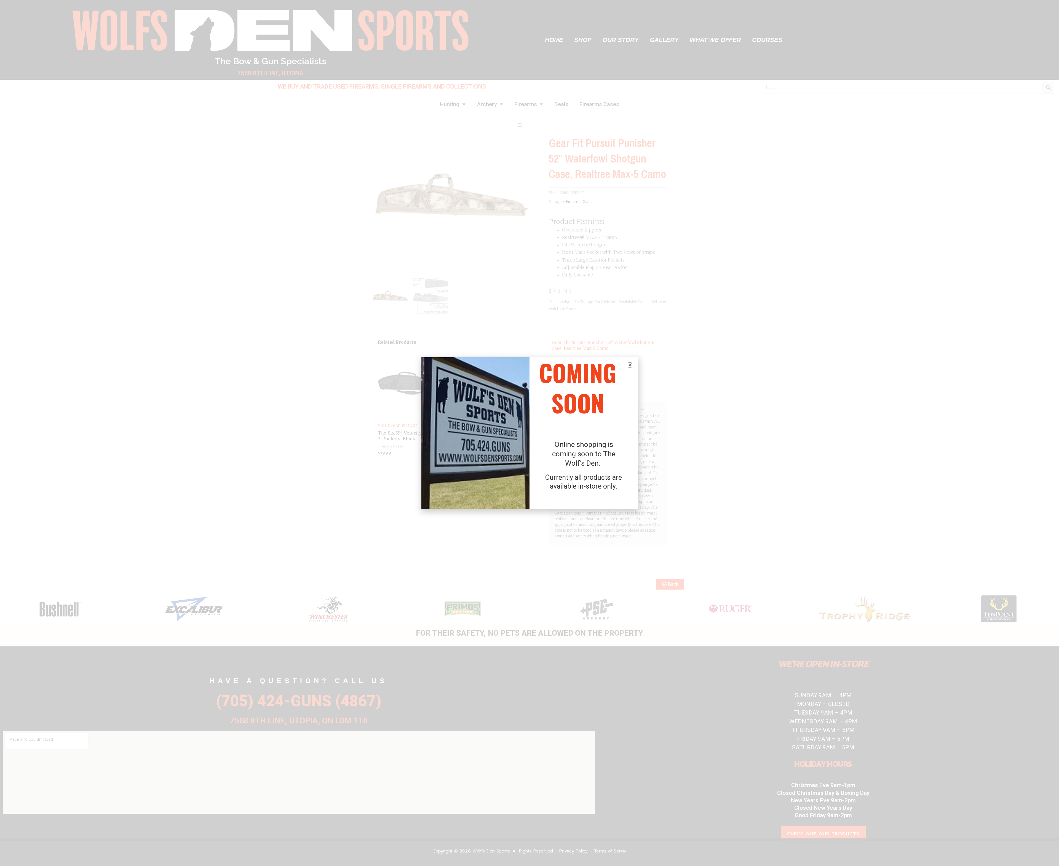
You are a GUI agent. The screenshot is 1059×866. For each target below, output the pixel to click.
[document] (529, 433)
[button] (630, 365)
